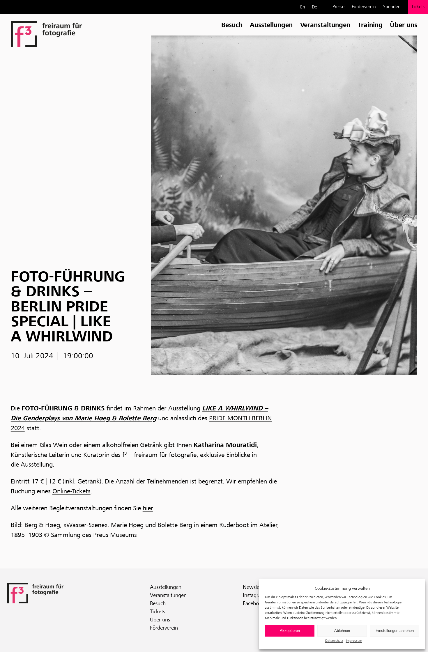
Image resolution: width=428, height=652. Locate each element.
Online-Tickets (71, 491)
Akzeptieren (290, 630)
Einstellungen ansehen (395, 630)
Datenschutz (334, 640)
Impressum (354, 640)
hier (148, 508)
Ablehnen (342, 630)
